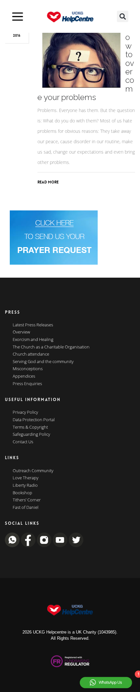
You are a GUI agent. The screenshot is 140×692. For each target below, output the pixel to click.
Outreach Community (33, 470)
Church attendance (31, 354)
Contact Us (23, 442)
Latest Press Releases (33, 325)
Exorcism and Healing (33, 339)
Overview (21, 332)
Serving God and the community (43, 361)
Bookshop (22, 493)
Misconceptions (28, 368)
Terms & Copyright (30, 427)
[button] (122, 16)
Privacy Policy (25, 412)
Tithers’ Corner (27, 500)
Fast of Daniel (25, 507)
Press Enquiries (27, 383)
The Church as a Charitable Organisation (51, 347)
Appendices (24, 376)
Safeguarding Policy (31, 434)
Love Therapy (25, 478)
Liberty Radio (25, 485)
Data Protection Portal (34, 419)
